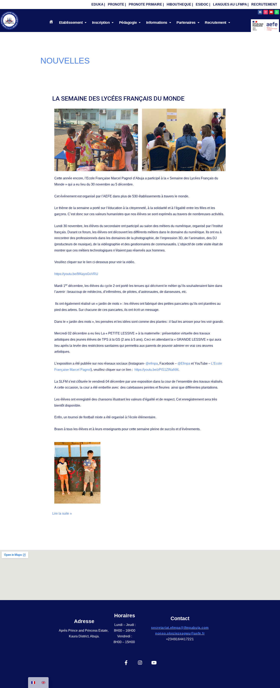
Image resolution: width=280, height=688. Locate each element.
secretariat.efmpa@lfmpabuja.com (180, 627)
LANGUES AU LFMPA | (230, 4)
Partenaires (186, 22)
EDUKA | (98, 4)
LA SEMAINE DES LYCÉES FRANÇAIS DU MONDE (118, 98)
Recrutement (215, 22)
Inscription (101, 22)
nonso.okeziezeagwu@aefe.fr (180, 633)
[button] (73, 22)
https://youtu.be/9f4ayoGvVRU (76, 274)
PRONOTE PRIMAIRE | (146, 4)
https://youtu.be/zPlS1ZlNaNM (156, 369)
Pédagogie (128, 22)
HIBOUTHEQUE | (180, 4)
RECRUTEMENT (264, 4)
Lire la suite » (62, 513)
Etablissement (71, 22)
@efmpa (152, 363)
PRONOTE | (117, 4)
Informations (156, 22)
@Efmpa (184, 363)
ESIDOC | (203, 4)
